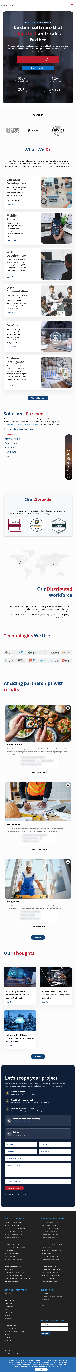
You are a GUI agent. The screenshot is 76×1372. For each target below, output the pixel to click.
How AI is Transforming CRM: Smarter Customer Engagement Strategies (56, 994)
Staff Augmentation (12, 1238)
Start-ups (9, 447)
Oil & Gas (9, 434)
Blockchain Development (13, 1260)
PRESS (44, 1303)
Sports (7, 1350)
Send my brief (14, 1188)
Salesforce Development (13, 1266)
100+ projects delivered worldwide (39, 22)
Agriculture (9, 1337)
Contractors (11, 443)
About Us (45, 1293)
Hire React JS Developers (50, 1235)
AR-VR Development (11, 1281)
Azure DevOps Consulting (13, 1275)
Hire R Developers (48, 1247)
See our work (38, 68)
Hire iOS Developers (48, 1263)
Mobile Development (12, 1225)
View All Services (38, 398)
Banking (8, 1340)
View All (38, 937)
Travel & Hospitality (11, 1344)
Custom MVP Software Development (17, 1272)
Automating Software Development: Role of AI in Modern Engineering (17, 994)
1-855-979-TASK (19, 1135)
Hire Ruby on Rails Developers (52, 1250)
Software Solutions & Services (52, 1297)
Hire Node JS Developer (49, 1281)
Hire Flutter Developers (50, 1228)
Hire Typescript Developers (51, 1272)
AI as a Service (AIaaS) (12, 1244)
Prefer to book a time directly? (27, 1118)
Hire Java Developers (49, 1253)
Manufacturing (12, 438)
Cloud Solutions (10, 1241)
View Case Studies (38, 772)
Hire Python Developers (50, 1222)
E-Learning (8, 1322)
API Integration (10, 1263)
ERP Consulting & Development (15, 1247)
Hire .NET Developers (49, 1266)
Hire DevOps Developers (50, 1225)
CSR (43, 1306)
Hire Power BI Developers (50, 1241)
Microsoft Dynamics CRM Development (18, 1278)
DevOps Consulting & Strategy (15, 1228)
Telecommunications (12, 1325)
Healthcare (10, 451)
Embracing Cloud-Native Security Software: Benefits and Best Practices (20, 1038)
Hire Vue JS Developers (49, 1238)
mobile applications (18, 424)
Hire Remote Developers (50, 1256)
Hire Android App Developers (52, 1231)
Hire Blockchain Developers (51, 1269)
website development (32, 424)
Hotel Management (11, 1353)
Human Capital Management (14, 1331)
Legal (7, 456)
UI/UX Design (9, 1269)
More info (58, 1366)
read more (9, 1002)
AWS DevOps (9, 1250)
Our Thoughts (46, 1309)
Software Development (13, 1222)
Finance (7, 1315)
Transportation (10, 1328)
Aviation (8, 1319)
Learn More (11, 205)
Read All (38, 1056)
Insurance (8, 1312)
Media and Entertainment (13, 1347)
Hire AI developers (48, 1278)
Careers (44, 1312)
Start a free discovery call (39, 59)
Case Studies (46, 1300)
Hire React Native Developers (52, 1244)
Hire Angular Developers (50, 1275)
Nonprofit (8, 1334)
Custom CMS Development (13, 1235)
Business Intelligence (12, 1253)
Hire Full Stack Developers (51, 1260)
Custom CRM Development (13, 1231)
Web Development (11, 1256)
